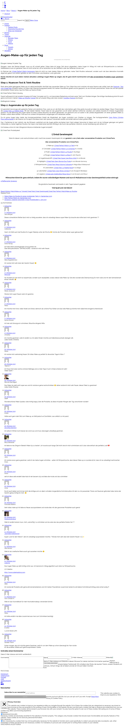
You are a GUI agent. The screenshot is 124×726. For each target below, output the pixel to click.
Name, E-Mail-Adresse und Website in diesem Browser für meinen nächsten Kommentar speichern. (76, 661)
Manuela (7, 274)
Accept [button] (88, 696)
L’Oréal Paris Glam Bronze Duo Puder (58, 161)
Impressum (4, 674)
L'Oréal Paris (31, 191)
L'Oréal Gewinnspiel (41, 191)
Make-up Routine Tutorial (26, 98)
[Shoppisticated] (6, 17)
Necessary (6, 714)
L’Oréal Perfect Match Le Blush (60, 155)
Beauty (13, 10)
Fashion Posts (13, 27)
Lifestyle (7, 36)
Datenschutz (5, 675)
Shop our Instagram (15, 31)
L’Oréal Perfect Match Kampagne (23, 71)
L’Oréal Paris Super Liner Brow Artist (65, 158)
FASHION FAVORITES (16, 29)
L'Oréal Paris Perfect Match (57, 191)
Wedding (7, 51)
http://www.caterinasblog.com (14, 572)
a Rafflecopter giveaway (9, 181)
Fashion (7, 25)
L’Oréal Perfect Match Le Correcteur (63, 149)
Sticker (10, 49)
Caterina (7, 563)
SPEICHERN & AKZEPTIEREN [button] (11, 724)
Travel (6, 34)
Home (3, 10)
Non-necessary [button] (6, 719)
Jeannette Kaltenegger (11, 533)
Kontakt (3, 677)
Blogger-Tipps (13, 38)
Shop (6, 45)
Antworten (7, 206)
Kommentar (5, 657)
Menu (32, 20)
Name (46, 657)
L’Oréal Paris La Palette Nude (13, 111)
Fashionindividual (10, 519)
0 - (5, 19)
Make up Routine (71, 191)
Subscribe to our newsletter (15, 692)
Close (36, 20)
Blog (8, 10)
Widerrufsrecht (6, 681)
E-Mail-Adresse (77, 657)
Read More (95, 696)
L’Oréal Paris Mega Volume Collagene (59, 164)
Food (10, 42)
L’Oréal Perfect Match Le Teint (64, 145)
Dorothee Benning (10, 428)
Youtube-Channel (69, 98)
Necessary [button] (4, 712)
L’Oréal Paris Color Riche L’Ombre (58, 171)
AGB (2, 679)
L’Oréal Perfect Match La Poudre (61, 152)
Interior (10, 43)
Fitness (10, 40)
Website (109, 657)
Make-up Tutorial (21, 191)
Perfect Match (10, 191)
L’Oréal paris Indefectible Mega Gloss (57, 174)
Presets (10, 47)
